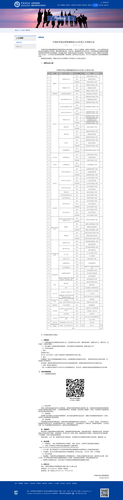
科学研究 (79, 5)
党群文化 (90, 5)
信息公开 (106, 5)
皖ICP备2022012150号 (81, 493)
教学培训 (84, 5)
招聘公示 (19, 46)
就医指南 (105, 2)
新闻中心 (68, 5)
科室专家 (73, 5)
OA (101, 2)
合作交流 (100, 5)
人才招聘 (95, 5)
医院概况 (63, 5)
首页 (58, 5)
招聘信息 (19, 42)
